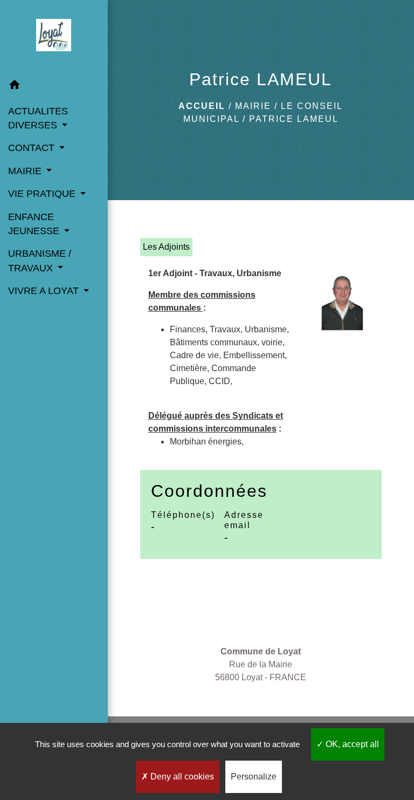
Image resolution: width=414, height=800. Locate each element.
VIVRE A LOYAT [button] (44, 290)
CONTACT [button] (32, 147)
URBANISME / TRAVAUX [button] (39, 260)
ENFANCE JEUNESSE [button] (35, 223)
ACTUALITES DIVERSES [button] (38, 118)
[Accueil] (53, 37)
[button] (54, 86)
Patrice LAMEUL (294, 119)
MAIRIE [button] (26, 171)
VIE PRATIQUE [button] (43, 193)
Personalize (254, 776)
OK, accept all (351, 744)
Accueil (201, 106)
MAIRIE (253, 106)
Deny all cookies (181, 776)
